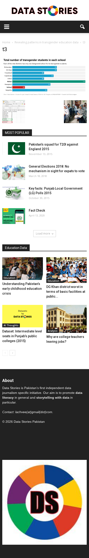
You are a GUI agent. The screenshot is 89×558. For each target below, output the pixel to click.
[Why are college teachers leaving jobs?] (66, 319)
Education (9, 277)
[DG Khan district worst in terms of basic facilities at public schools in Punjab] (66, 270)
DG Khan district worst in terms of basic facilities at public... (65, 291)
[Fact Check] (13, 216)
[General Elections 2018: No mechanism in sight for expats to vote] (13, 172)
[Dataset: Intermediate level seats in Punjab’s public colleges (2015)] (22, 316)
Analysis (53, 330)
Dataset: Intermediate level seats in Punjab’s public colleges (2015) (22, 336)
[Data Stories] (44, 11)
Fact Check (37, 210)
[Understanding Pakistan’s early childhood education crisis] (22, 268)
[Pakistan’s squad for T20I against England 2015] (13, 148)
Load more (43, 233)
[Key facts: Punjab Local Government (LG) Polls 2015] (13, 193)
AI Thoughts (11, 325)
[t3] (44, 95)
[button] (82, 27)
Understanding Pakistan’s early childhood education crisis (22, 288)
